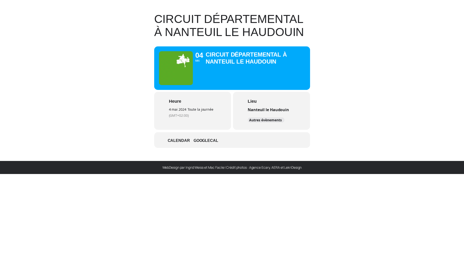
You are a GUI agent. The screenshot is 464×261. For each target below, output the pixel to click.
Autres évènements (265, 120)
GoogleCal (206, 140)
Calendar (179, 140)
